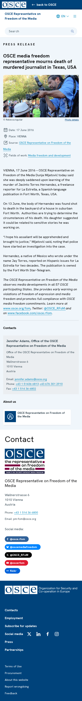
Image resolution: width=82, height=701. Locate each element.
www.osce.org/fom (16, 308)
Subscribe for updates (21, 626)
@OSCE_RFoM (55, 308)
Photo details (72, 119)
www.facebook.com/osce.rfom (30, 313)
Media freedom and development (49, 155)
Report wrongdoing (17, 686)
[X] (29, 634)
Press (9, 642)
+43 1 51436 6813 (27, 384)
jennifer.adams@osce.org (31, 379)
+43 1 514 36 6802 (24, 388)
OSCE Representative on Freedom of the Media (23, 16)
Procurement (13, 673)
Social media (14, 634)
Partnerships (14, 650)
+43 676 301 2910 (51, 384)
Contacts (11, 610)
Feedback (11, 693)
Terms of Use (13, 666)
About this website (16, 680)
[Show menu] (75, 16)
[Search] (72, 31)
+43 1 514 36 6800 (26, 512)
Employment (14, 618)
